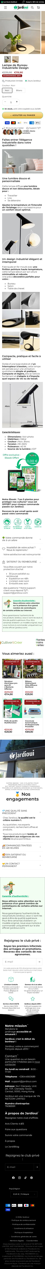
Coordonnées (32, 1241)
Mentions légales (17, 1241)
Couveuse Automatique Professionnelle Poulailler (32, 724)
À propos (10, 1141)
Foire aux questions (16, 1129)
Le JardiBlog (12, 1146)
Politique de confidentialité (23, 1224)
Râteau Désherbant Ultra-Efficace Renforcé (31, 684)
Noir (7, 90)
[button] (5, 7)
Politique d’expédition (24, 1232)
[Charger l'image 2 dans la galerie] (15, 59)
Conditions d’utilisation (24, 1228)
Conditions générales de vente (24, 1236)
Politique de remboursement (24, 1220)
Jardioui (25, 1217)
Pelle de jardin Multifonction (11, 722)
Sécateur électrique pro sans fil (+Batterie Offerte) (10, 685)
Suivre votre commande (18, 1135)
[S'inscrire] (39, 961)
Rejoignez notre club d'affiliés (21, 1118)
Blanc (19, 90)
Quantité (7, 96)
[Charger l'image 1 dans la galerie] (7, 59)
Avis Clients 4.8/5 (14, 1123)
